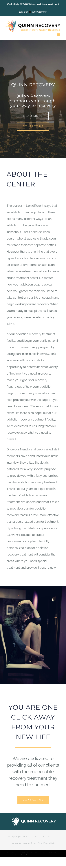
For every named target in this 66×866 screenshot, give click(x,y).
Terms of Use (36, 843)
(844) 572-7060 (21, 4)
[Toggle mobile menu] (58, 34)
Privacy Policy (49, 843)
